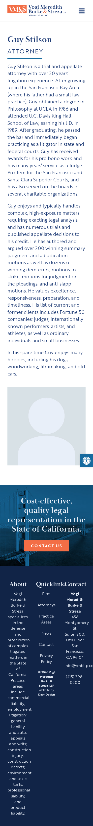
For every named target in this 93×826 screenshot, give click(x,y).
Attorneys (46, 605)
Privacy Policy (46, 658)
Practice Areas (46, 618)
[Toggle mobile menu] (82, 10)
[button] (86, 460)
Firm (46, 593)
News (46, 633)
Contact (46, 644)
